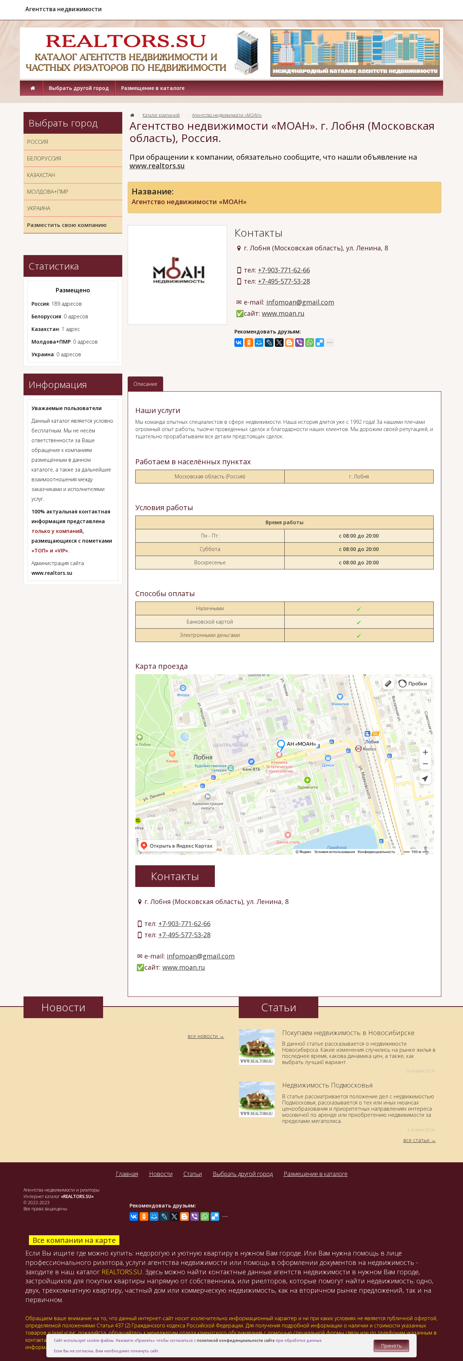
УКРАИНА (38, 208)
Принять (391, 1345)
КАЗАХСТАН (41, 174)
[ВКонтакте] (238, 342)
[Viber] (299, 342)
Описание (145, 383)
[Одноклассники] (249, 342)
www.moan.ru (283, 313)
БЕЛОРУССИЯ (44, 158)
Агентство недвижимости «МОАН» (227, 115)
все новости (203, 1036)
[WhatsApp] (309, 342)
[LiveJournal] (269, 342)
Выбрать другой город (79, 88)
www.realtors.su (157, 166)
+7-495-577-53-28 (284, 281)
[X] (279, 342)
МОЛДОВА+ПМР (47, 191)
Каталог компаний (161, 115)
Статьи (192, 1174)
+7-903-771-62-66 (284, 270)
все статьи (416, 1140)
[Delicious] (319, 342)
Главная (127, 1174)
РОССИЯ (37, 141)
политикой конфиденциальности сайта (236, 1340)
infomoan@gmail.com (300, 302)
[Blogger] (289, 342)
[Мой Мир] (259, 342)
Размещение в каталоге (152, 88)
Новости (161, 1174)
